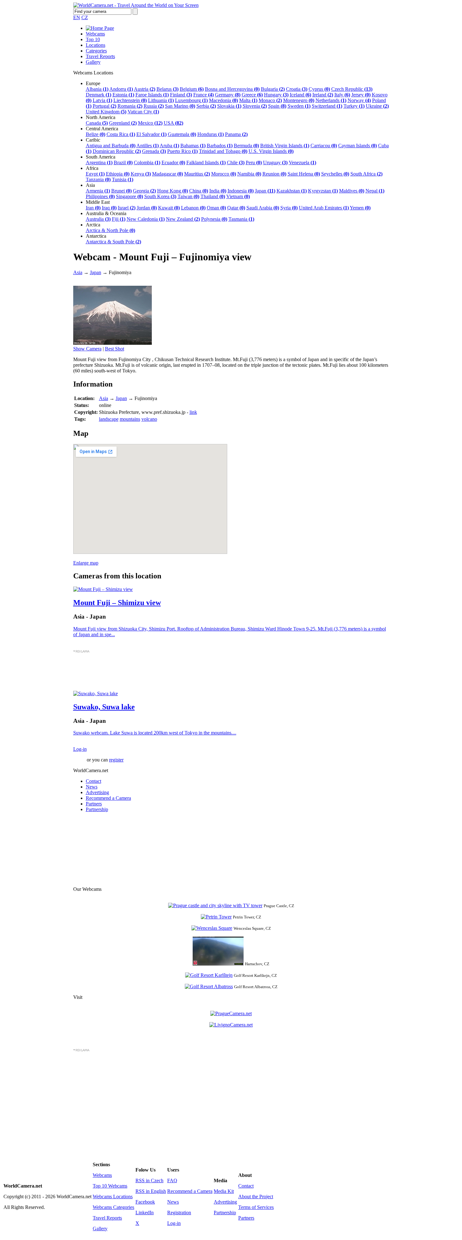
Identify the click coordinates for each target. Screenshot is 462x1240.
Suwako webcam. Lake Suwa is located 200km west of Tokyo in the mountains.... (154, 732)
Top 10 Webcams (110, 1186)
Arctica (93, 224)
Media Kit (224, 1191)
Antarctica (96, 236)
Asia (90, 185)
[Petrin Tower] (216, 916)
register (116, 759)
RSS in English (150, 1191)
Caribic (93, 140)
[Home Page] (100, 28)
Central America (102, 128)
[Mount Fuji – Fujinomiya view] (112, 343)
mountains (130, 419)
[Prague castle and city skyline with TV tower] (215, 905)
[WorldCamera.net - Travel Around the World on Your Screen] (136, 5)
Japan (95, 272)
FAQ (172, 1180)
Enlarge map (85, 563)
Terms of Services (256, 1207)
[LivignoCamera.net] (231, 1024)
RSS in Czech (149, 1180)
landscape (108, 419)
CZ (84, 17)
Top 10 (93, 39)
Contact (93, 781)
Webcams (95, 33)
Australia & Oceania (106, 213)
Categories (96, 50)
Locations (95, 45)
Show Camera (87, 348)
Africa (92, 168)
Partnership (97, 809)
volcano (149, 419)
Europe (93, 83)
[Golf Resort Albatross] (209, 986)
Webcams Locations (113, 1196)
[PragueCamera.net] (231, 1013)
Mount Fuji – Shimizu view (117, 602)
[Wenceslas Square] (211, 928)
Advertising (97, 792)
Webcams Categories (113, 1207)
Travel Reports (100, 56)
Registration (179, 1212)
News (91, 786)
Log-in (80, 749)
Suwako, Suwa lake (104, 707)
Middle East (98, 202)
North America (100, 117)
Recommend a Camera (108, 798)
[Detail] (103, 589)
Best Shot (114, 348)
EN (76, 17)
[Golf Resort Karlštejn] (209, 975)
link (193, 412)
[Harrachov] (218, 964)
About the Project (255, 1196)
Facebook (145, 1202)
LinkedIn (144, 1212)
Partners (94, 803)
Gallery (93, 62)
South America (100, 157)
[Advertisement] (231, 672)
